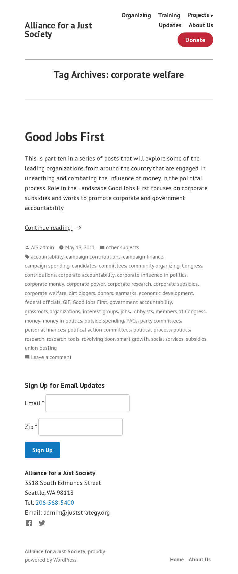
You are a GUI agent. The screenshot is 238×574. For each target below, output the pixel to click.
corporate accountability (86, 274)
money (32, 320)
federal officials (42, 302)
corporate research (129, 283)
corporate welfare (45, 293)
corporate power (86, 283)
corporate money (44, 283)
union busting (41, 347)
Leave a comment (51, 357)
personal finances (45, 329)
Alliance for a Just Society (58, 29)
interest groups (100, 311)
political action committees (99, 329)
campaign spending (47, 265)
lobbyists (142, 311)
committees (112, 265)
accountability (47, 256)
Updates (170, 25)
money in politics (62, 320)
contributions (40, 274)
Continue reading (56, 228)
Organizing (136, 15)
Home (177, 559)
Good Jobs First (64, 136)
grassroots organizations (52, 311)
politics (181, 329)
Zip (31, 427)
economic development (166, 293)
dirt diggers (82, 293)
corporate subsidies (175, 283)
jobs (125, 311)
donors (105, 293)
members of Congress (180, 311)
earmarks (126, 293)
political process (152, 329)
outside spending (104, 320)
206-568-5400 (55, 503)
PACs (132, 320)
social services (167, 338)
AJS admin (42, 247)
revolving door (98, 338)
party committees (160, 320)
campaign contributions (93, 256)
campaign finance (143, 256)
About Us (201, 25)
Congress (192, 265)
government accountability (141, 302)
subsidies (196, 338)
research (34, 338)
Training (169, 15)
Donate (195, 40)
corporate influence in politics (152, 274)
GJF (66, 302)
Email (34, 403)
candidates (84, 265)
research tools (63, 338)
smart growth (133, 338)
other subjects (122, 247)
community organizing (154, 265)
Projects (198, 15)
